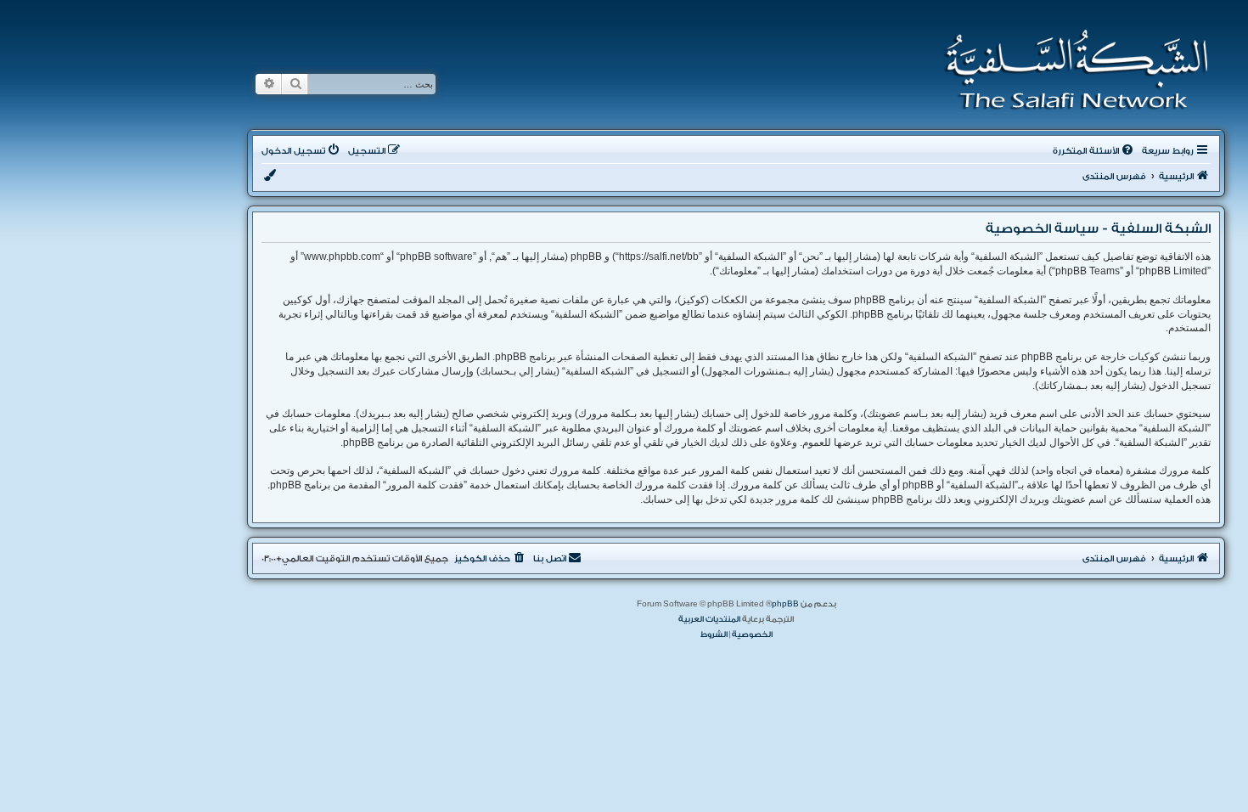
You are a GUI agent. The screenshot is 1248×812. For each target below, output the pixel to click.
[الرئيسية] (1071, 69)
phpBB (785, 604)
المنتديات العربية (709, 619)
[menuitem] (1094, 151)
